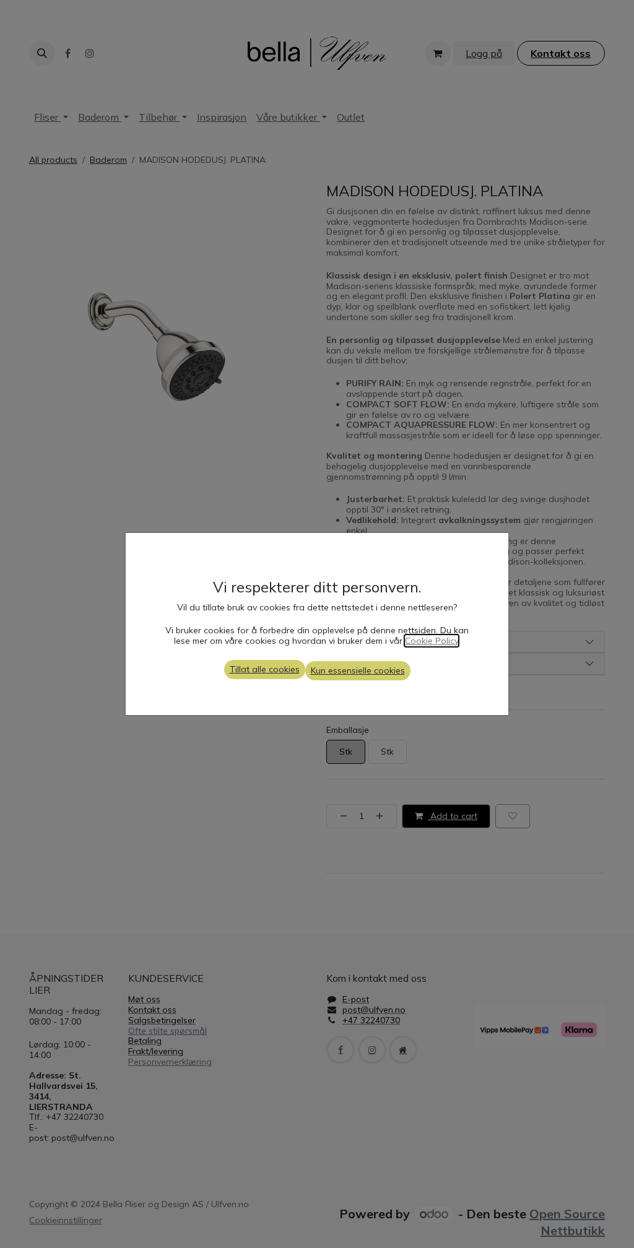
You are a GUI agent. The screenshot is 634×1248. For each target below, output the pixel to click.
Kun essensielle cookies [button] (358, 670)
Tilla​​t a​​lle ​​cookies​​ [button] (265, 669)
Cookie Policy (431, 640)
